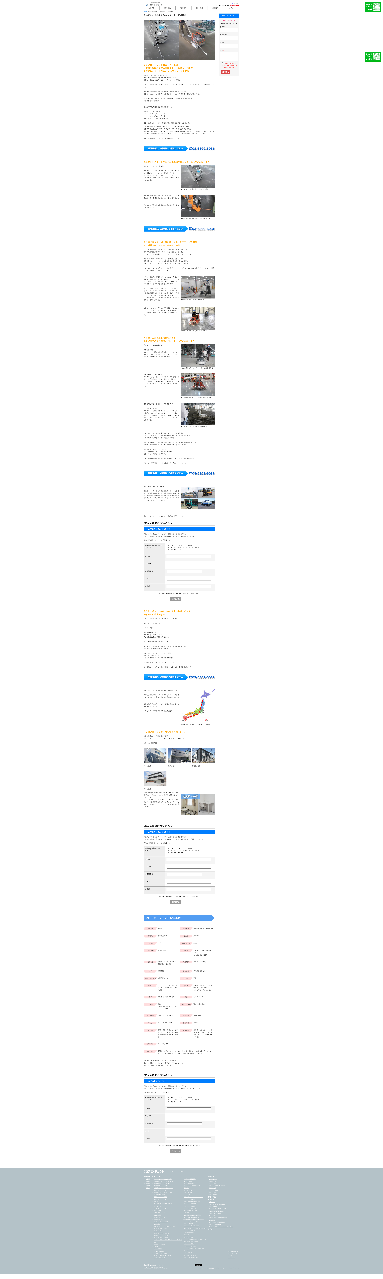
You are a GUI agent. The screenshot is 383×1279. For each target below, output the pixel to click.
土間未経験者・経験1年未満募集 (217, 1204)
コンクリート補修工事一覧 (160, 1228)
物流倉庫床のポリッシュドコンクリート (163, 1192)
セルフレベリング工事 (159, 1217)
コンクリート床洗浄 (189, 1243)
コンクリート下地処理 (189, 1206)
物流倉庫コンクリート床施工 (161, 1185)
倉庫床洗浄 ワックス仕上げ (191, 1241)
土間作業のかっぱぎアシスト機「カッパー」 (165, 1181)
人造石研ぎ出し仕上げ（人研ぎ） (192, 1215)
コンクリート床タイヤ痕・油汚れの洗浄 (194, 1248)
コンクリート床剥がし (189, 1230)
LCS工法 (156, 1201)
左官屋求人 (212, 1220)
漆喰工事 (186, 1188)
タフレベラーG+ (188, 1252)
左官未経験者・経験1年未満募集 (217, 1222)
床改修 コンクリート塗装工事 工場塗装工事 (195, 1228)
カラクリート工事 (188, 1223)
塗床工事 (186, 1234)
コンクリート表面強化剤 (190, 1203)
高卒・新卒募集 (213, 1206)
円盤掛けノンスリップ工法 (160, 1197)
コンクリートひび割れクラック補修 (162, 1255)
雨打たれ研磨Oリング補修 (190, 1210)
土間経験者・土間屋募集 (215, 1213)
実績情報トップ (213, 1179)
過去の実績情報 (213, 1194)
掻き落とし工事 (188, 1190)
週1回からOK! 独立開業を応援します (218, 1217)
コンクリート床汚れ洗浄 (190, 1246)
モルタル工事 (157, 1224)
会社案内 (148, 1179)
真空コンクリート (158, 1210)
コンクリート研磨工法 (189, 1199)
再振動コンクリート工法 (160, 1190)
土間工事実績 (212, 1181)
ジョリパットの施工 (189, 1183)
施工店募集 (212, 1215)
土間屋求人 (212, 1202)
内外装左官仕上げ (188, 1181)
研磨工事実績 (212, 1188)
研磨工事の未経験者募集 (215, 1224)
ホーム (171, 1171)
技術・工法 (167, 8)
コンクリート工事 (158, 1206)
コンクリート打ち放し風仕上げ (192, 1185)
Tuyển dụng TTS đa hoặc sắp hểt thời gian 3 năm (221, 1226)
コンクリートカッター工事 (190, 1221)
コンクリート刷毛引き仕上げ (161, 1237)
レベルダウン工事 (188, 1237)
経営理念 (148, 1183)
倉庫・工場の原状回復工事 (190, 1257)
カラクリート (187, 1250)
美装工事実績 (212, 1192)
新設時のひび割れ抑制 (159, 1194)
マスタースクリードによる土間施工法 (163, 1179)
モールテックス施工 (159, 1251)
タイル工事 (187, 1194)
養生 (155, 1242)
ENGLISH (236, 3)
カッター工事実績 (213, 1190)
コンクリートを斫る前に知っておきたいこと (195, 1239)
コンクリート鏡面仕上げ (190, 1208)
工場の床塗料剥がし (189, 1232)
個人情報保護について (233, 1251)
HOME (145, 11)
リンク (230, 1255)
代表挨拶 (148, 1181)
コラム (231, 8)
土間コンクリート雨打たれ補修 (161, 1233)
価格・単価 (199, 8)
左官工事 (156, 1246)
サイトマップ (231, 1257)
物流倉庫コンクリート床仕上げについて (163, 1188)
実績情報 (183, 8)
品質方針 (148, 1188)
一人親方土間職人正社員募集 (216, 1211)
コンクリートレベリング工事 (161, 1221)
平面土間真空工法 (158, 1219)
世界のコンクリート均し (190, 1255)
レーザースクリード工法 (160, 1208)
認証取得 (148, 1185)
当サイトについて (232, 1253)
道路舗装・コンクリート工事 (161, 1235)
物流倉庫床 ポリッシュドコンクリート (193, 1197)
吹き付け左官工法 (158, 1248)
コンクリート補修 (158, 1230)
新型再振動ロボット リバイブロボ (162, 1183)
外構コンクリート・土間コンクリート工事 (164, 1226)
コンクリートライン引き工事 (191, 1225)
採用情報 (215, 8)
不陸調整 (186, 1212)
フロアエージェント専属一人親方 (217, 1208)
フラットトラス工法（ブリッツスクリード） (165, 1203)
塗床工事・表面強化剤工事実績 (217, 1185)
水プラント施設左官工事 (190, 1179)
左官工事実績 (212, 1183)
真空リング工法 (157, 1215)
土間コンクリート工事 (159, 1212)
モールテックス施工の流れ (160, 1253)
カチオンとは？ (188, 1192)
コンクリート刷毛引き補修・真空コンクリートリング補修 (168, 1239)
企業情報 (152, 8)
